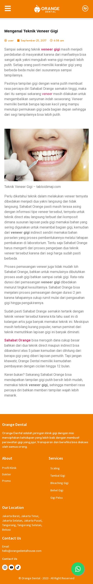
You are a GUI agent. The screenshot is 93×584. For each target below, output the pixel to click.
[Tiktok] (18, 567)
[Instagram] (5, 567)
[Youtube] (11, 567)
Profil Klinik (9, 468)
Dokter (6, 474)
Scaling (55, 468)
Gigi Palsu (56, 498)
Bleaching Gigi (59, 483)
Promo (6, 481)
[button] (77, 568)
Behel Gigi (56, 490)
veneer (47, 94)
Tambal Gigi (57, 476)
